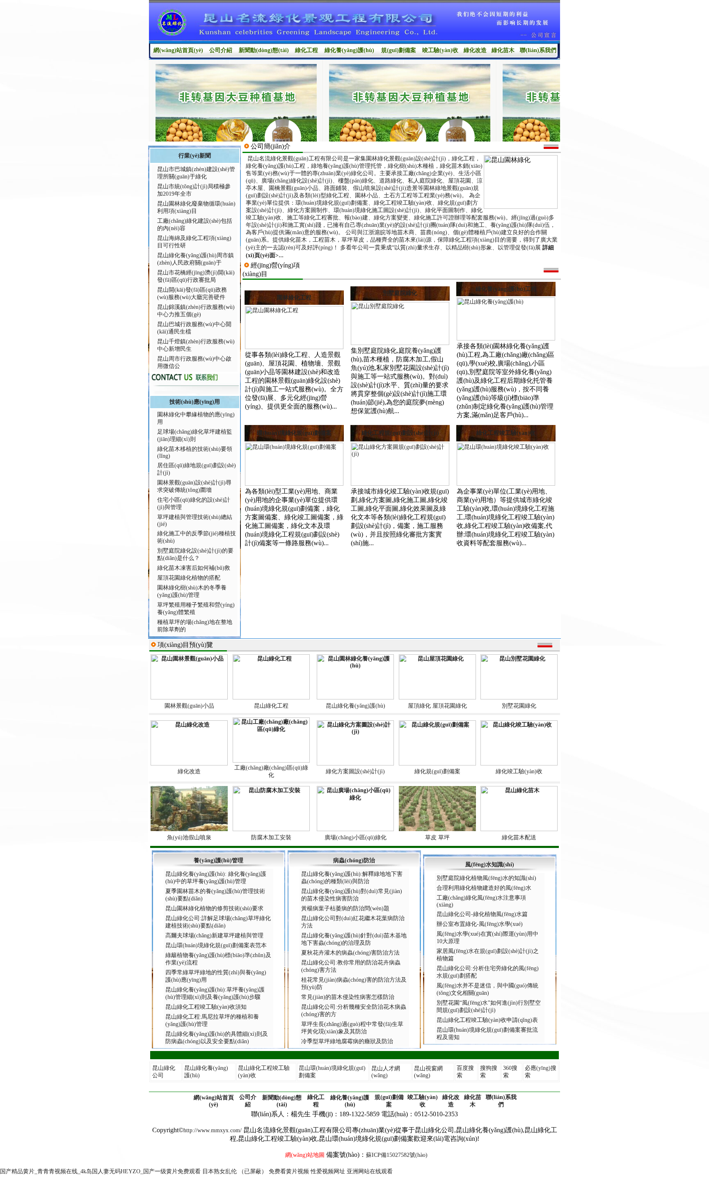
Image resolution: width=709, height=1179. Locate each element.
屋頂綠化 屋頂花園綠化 (437, 706)
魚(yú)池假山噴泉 (189, 837)
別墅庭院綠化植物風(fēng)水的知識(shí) (486, 878)
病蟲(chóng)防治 (354, 860)
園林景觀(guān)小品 (189, 706)
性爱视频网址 (328, 1171)
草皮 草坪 (437, 837)
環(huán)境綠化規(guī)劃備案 (294, 433)
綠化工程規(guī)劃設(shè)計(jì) (400, 433)
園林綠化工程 (294, 298)
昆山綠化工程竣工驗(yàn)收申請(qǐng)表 (487, 1020)
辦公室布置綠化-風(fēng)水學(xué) (480, 924)
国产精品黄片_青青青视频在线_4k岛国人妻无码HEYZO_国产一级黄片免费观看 (100, 1171)
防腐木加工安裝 (271, 837)
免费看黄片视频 (289, 1171)
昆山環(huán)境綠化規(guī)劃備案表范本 (216, 945)
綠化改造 (189, 771)
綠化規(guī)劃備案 (437, 771)
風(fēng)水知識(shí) (489, 864)
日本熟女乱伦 (219, 1171)
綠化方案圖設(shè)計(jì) (355, 771)
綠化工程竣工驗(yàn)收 (505, 433)
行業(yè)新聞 (194, 156)
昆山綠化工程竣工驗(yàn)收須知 (206, 1007)
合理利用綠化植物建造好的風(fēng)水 (484, 888)
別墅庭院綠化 (400, 293)
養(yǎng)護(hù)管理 (218, 860)
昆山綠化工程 (271, 706)
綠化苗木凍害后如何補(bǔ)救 (193, 568)
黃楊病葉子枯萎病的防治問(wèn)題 (345, 908)
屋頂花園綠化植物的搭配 (188, 578)
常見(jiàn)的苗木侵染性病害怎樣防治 (347, 997)
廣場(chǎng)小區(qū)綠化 (356, 837)
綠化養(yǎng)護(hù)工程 (506, 289)
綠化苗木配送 (519, 837)
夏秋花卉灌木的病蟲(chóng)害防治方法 (350, 953)
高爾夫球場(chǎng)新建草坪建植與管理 (214, 935)
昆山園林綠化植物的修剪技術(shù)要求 (214, 908)
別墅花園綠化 (519, 706)
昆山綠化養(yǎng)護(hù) (355, 706)
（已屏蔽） (252, 1171)
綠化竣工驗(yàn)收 (519, 771)
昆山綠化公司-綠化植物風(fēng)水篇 (482, 914)
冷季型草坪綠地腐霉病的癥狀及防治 (347, 1041)
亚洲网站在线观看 (370, 1171)
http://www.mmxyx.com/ (212, 1130)
